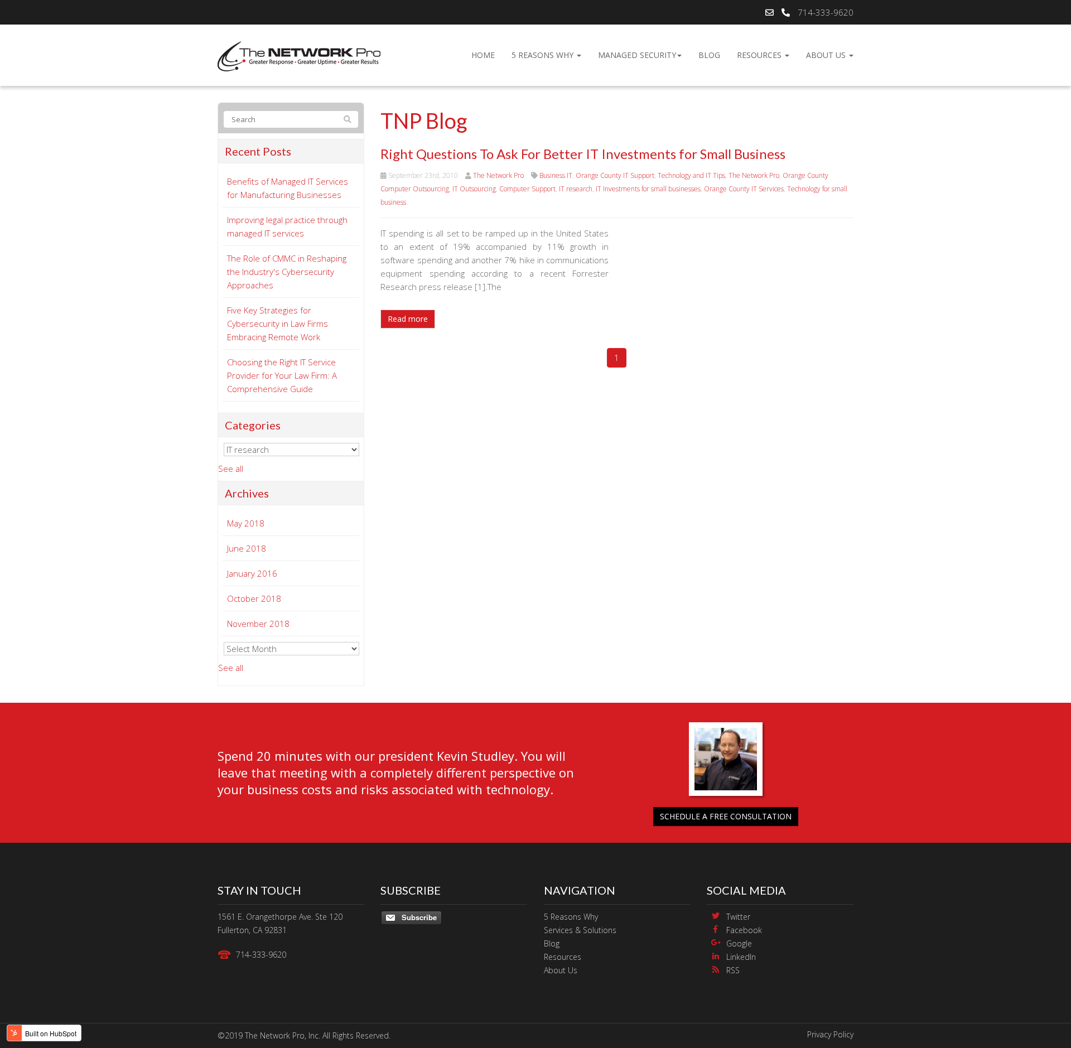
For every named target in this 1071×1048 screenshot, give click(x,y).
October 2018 (254, 598)
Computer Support (527, 189)
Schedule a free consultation (726, 816)
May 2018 (245, 523)
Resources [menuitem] (760, 55)
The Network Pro (498, 175)
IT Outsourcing (474, 189)
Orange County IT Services (744, 189)
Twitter (738, 916)
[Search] (347, 119)
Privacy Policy (830, 1034)
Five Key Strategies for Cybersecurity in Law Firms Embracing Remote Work (277, 323)
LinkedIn (741, 957)
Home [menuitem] (483, 55)
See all (230, 468)
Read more (408, 318)
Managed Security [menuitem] (637, 55)
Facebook (744, 930)
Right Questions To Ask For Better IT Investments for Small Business (582, 154)
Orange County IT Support (615, 175)
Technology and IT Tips (691, 175)
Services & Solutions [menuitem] (580, 930)
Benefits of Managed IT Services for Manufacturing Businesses (287, 188)
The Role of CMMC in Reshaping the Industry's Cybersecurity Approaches (286, 272)
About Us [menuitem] (827, 55)
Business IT (555, 175)
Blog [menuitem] (709, 55)
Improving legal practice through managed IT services (287, 226)
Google (739, 943)
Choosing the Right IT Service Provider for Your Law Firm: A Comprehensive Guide (282, 375)
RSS (733, 970)
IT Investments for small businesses (648, 189)
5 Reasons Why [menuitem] (544, 55)
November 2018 (258, 623)
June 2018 (246, 548)
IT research (575, 189)
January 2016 (252, 573)
